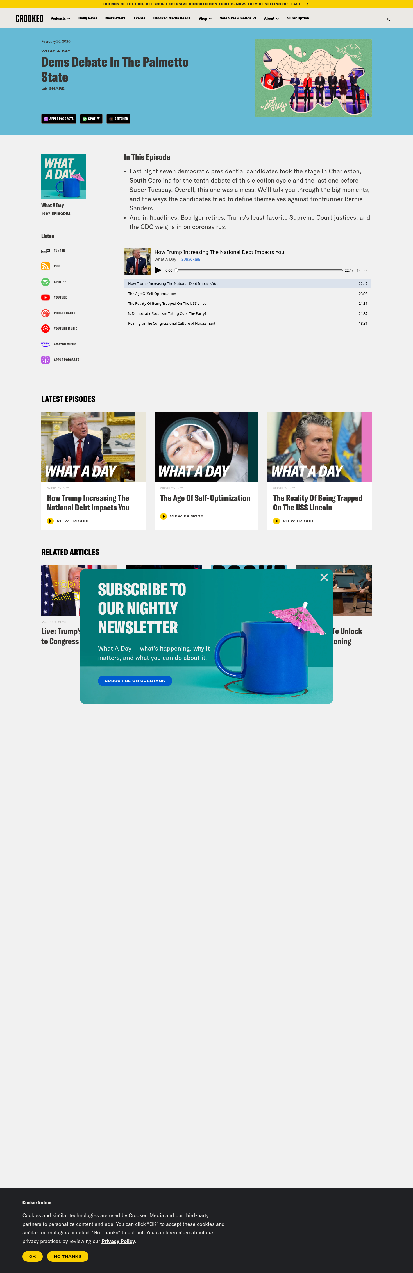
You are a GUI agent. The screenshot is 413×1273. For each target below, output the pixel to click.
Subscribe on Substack (135, 681)
